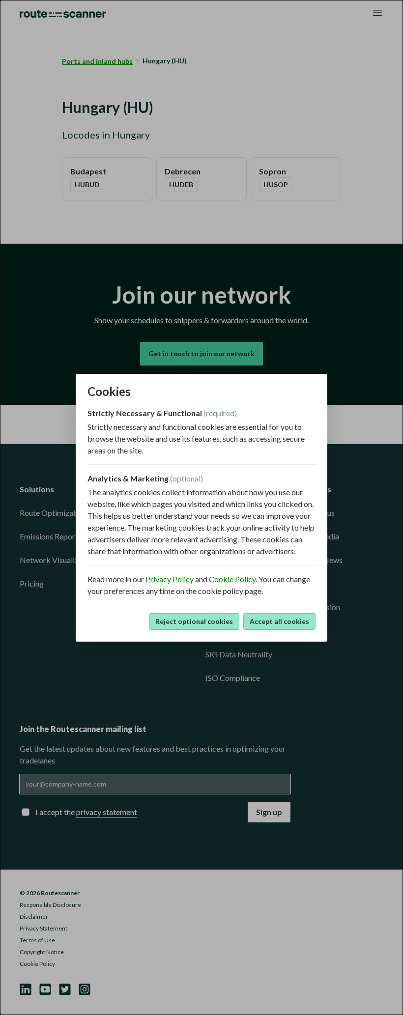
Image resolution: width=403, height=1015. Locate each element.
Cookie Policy (232, 579)
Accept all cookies (279, 621)
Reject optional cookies (194, 621)
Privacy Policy (169, 579)
